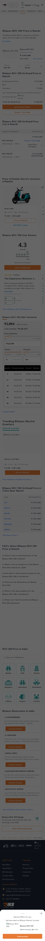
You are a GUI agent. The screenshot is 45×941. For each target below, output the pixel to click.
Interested (22, 936)
